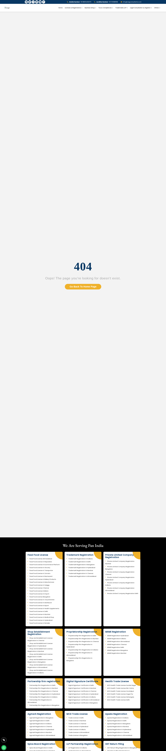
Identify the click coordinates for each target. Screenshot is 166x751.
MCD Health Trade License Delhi (118, 700)
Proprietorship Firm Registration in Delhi (82, 636)
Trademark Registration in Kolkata (80, 559)
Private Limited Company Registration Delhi (122, 593)
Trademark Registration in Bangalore (81, 565)
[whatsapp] (3, 747)
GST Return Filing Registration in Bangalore (122, 748)
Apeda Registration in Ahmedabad (119, 735)
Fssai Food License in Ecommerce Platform (44, 565)
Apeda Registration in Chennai (118, 732)
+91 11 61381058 (107, 2)
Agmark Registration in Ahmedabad (42, 735)
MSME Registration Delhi (115, 647)
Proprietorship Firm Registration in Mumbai (83, 639)
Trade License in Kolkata (77, 729)
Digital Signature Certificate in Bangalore (83, 703)
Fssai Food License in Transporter (41, 570)
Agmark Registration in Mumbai (40, 732)
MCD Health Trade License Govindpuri (120, 691)
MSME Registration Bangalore (117, 650)
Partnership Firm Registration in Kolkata (43, 697)
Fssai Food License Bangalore (39, 597)
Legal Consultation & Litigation (140, 8)
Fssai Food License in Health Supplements (44, 608)
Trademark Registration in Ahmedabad (82, 576)
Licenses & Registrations (73, 8)
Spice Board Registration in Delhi (40, 748)
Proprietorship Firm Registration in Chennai (83, 641)
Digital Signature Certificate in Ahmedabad (83, 700)
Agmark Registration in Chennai (40, 726)
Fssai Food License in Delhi (38, 611)
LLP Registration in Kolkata (77, 748)
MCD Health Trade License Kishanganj (120, 697)
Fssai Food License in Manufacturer (41, 582)
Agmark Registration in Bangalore (41, 718)
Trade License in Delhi (76, 718)
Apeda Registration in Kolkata (117, 718)
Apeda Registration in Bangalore (118, 724)
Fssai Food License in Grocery (39, 568)
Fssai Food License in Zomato (39, 573)
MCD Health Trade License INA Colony (120, 688)
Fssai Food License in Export (39, 606)
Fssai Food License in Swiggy (39, 585)
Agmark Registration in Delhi (39, 721)
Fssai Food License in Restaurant (41, 576)
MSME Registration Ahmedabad (118, 641)
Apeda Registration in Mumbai (118, 726)
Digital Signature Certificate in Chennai (82, 691)
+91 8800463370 (80, 2)
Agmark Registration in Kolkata (40, 724)
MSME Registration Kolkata (116, 639)
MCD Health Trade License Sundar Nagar (121, 685)
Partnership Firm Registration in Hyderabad (44, 694)
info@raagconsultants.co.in (132, 2)
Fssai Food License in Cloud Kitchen (41, 600)
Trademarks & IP (121, 8)
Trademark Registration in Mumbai (80, 570)
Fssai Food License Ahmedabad (40, 559)
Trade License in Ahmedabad (78, 732)
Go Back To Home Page (83, 286)
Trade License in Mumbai (77, 721)
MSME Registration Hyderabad (118, 636)
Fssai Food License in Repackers (40, 562)
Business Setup (90, 8)
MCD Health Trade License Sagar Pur (120, 694)
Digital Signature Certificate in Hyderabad (83, 694)
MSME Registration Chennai (117, 644)
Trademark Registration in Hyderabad (81, 568)
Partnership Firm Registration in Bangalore (44, 705)
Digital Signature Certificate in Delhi (81, 685)
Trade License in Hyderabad (78, 726)
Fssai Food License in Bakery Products (42, 579)
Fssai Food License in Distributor (40, 603)
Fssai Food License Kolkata (38, 591)
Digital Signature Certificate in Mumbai (82, 688)
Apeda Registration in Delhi (116, 721)
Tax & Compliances (105, 8)
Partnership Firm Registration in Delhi (42, 685)
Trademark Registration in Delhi (79, 562)
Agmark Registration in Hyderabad (41, 729)
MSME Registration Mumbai (116, 653)
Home (61, 8)
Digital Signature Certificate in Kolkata (82, 697)
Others (156, 8)
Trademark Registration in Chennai (80, 573)
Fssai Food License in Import (39, 594)
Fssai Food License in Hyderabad (40, 620)
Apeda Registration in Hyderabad (119, 729)
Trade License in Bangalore (78, 735)
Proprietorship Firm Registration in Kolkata (83, 650)
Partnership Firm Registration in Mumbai (43, 688)
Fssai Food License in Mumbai (39, 614)
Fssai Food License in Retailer (39, 623)
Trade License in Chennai (77, 724)
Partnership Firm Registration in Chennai (43, 691)
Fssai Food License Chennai (39, 588)
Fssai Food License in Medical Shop (41, 617)
